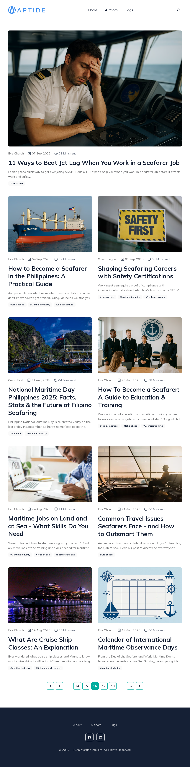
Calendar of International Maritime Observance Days (138, 643)
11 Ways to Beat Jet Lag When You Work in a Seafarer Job (94, 162)
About (77, 725)
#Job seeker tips (64, 304)
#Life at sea (16, 183)
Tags (129, 10)
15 (86, 686)
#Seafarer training (155, 297)
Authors (111, 10)
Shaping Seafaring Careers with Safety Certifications (137, 272)
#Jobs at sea (17, 304)
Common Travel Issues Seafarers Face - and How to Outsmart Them (136, 526)
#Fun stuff (15, 433)
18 (113, 686)
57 (130, 686)
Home (93, 10)
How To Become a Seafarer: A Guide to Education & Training (138, 397)
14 (77, 686)
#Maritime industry (40, 304)
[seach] (178, 10)
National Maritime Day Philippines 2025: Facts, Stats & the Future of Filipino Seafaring (50, 401)
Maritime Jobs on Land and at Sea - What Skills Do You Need (48, 525)
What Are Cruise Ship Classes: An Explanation (43, 643)
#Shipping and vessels (48, 668)
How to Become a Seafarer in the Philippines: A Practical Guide (47, 276)
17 (104, 686)
